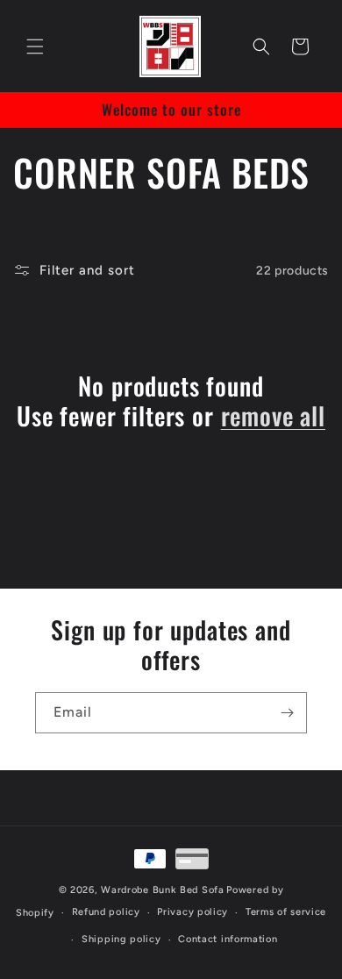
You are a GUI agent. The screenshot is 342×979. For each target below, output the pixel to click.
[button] (35, 46)
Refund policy (106, 912)
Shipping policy (121, 939)
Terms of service (286, 912)
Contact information (227, 939)
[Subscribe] (286, 712)
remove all (273, 416)
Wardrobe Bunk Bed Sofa (162, 890)
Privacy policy (192, 912)
